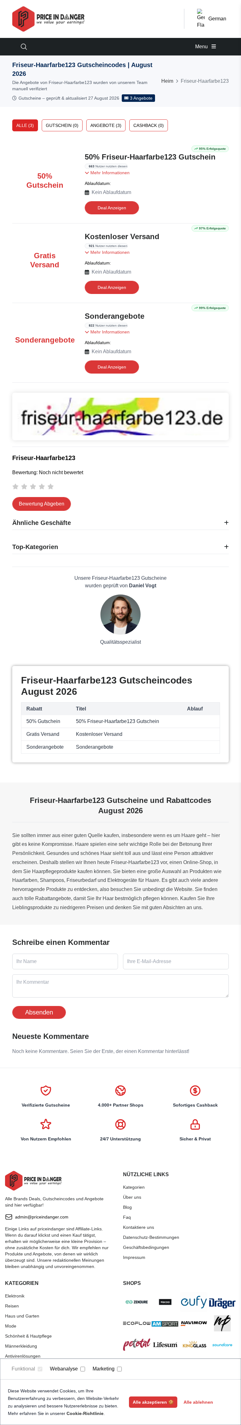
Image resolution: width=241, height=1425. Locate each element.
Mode (10, 1325)
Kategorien (134, 1187)
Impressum (134, 1257)
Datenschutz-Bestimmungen (151, 1237)
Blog (127, 1207)
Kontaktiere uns (138, 1227)
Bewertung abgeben (41, 503)
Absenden (39, 1012)
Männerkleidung (21, 1346)
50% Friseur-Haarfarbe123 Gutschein (150, 157)
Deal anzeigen (112, 207)
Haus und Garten (22, 1315)
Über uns (132, 1197)
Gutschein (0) (62, 125)
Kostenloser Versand (122, 236)
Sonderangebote (114, 316)
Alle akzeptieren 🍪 (153, 1402)
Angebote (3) (105, 125)
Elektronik (14, 1295)
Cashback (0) (148, 125)
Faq (127, 1217)
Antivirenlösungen (22, 1356)
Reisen (12, 1305)
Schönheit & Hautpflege (28, 1336)
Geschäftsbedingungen (146, 1247)
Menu (202, 46)
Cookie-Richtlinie (85, 1413)
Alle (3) (25, 125)
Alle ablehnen (198, 1402)
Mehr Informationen (109, 172)
